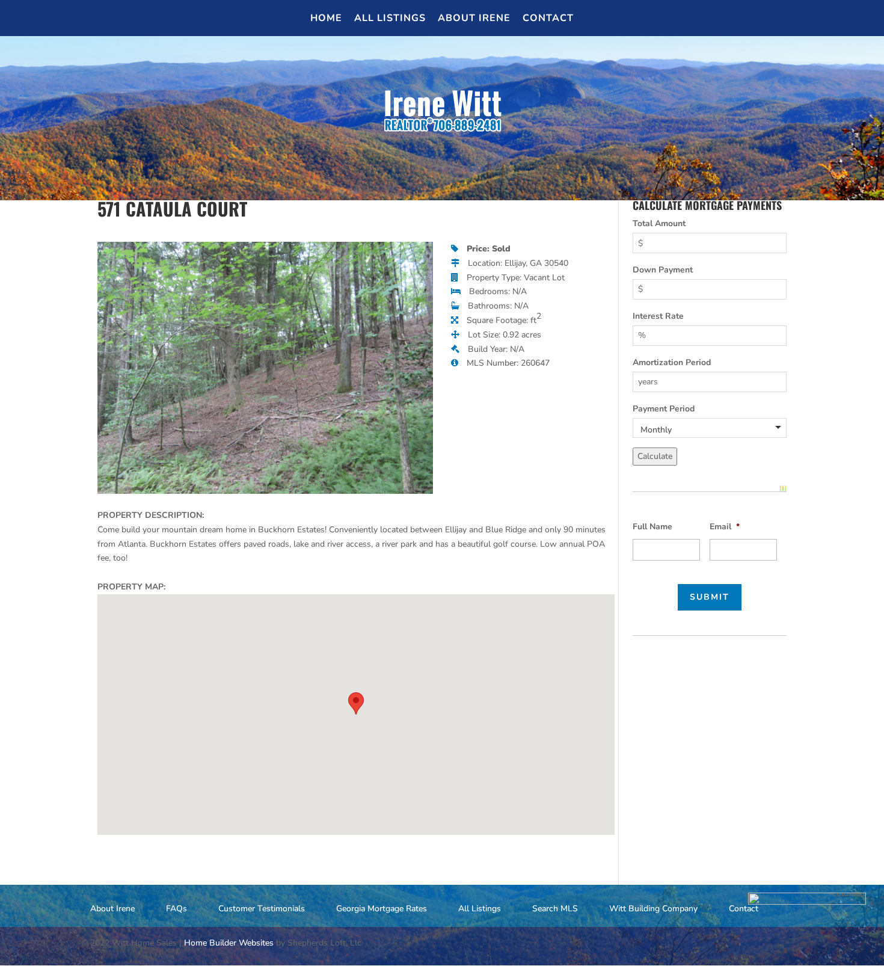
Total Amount (659, 223)
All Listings (390, 19)
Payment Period (664, 408)
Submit (709, 597)
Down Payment (663, 269)
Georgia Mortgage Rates (381, 908)
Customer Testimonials (261, 908)
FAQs (176, 908)
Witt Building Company (653, 908)
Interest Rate (658, 316)
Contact (548, 19)
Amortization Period (672, 362)
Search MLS (555, 908)
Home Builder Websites (229, 943)
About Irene (474, 19)
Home (326, 19)
